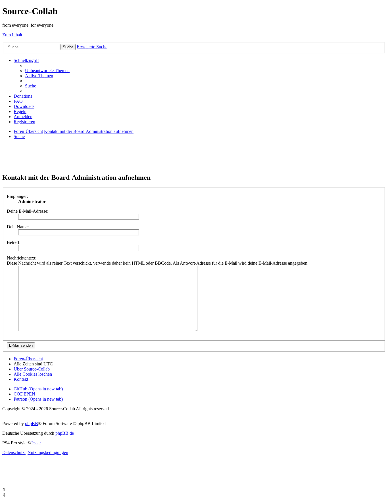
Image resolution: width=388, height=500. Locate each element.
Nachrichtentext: (21, 258)
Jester (36, 442)
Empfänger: (17, 196)
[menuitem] (47, 70)
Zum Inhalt (12, 34)
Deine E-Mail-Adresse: (27, 211)
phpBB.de (64, 433)
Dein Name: (18, 226)
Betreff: (13, 242)
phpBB (31, 423)
